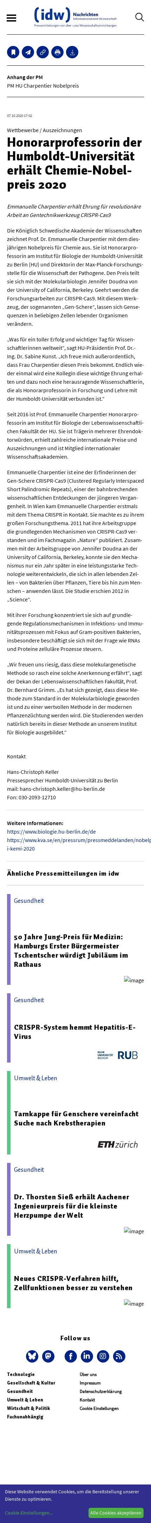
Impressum (90, 1383)
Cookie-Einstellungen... (29, 1513)
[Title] (43, 52)
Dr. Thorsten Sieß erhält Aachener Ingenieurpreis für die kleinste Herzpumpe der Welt (71, 1206)
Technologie (21, 1374)
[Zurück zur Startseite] (75, 17)
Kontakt (87, 1400)
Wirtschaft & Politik (28, 1408)
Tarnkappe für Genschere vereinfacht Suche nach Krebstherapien (76, 1118)
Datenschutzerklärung (101, 1391)
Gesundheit (20, 1391)
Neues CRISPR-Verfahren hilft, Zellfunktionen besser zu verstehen (73, 1283)
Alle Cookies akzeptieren (116, 1513)
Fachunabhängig (25, 1416)
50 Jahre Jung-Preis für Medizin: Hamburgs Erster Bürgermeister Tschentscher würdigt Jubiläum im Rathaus (71, 950)
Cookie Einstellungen (99, 1408)
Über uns (88, 1374)
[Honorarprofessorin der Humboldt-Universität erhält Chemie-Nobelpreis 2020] (28, 52)
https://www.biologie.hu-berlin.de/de (51, 831)
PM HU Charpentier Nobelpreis (43, 85)
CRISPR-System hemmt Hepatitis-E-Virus (75, 1032)
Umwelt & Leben (25, 1399)
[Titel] (13, 52)
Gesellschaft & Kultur (31, 1383)
